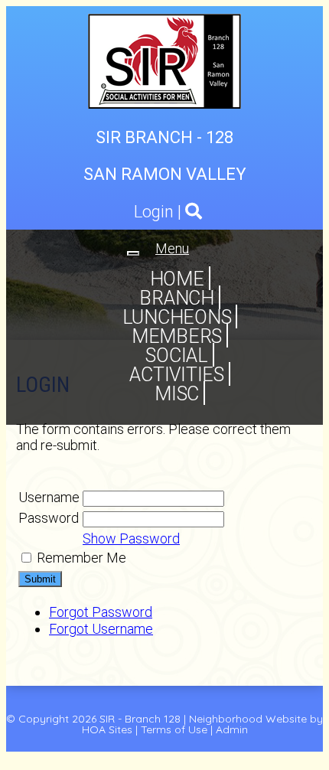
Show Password (131, 538)
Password (48, 518)
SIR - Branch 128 (140, 719)
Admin (232, 729)
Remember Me (81, 558)
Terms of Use (174, 729)
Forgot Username (101, 629)
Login (154, 211)
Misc (177, 394)
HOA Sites (107, 729)
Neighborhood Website (248, 719)
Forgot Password (100, 612)
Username (49, 497)
